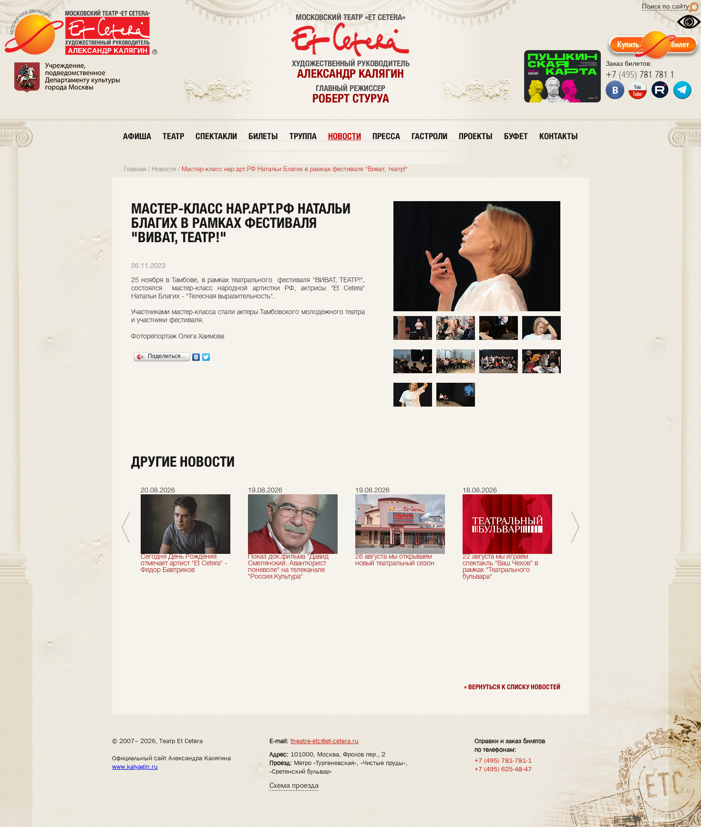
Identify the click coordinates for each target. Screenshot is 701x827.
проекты (476, 136)
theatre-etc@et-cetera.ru (324, 740)
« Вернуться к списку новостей (512, 687)
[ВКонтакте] (196, 357)
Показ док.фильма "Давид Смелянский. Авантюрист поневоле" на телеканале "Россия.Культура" (288, 567)
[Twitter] (206, 357)
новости (344, 136)
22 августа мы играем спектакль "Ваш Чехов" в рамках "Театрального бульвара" (500, 567)
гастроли (429, 136)
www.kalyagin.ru (135, 766)
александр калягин (350, 73)
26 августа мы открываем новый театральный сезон (394, 560)
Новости (164, 169)
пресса (386, 136)
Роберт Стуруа (350, 98)
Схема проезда (294, 785)
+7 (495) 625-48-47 (503, 769)
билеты (263, 136)
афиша (137, 136)
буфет (516, 136)
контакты (558, 136)
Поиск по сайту (665, 6)
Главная (135, 169)
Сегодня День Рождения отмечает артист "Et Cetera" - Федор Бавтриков (184, 563)
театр (173, 136)
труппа (303, 136)
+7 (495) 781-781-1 (503, 760)
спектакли (216, 136)
